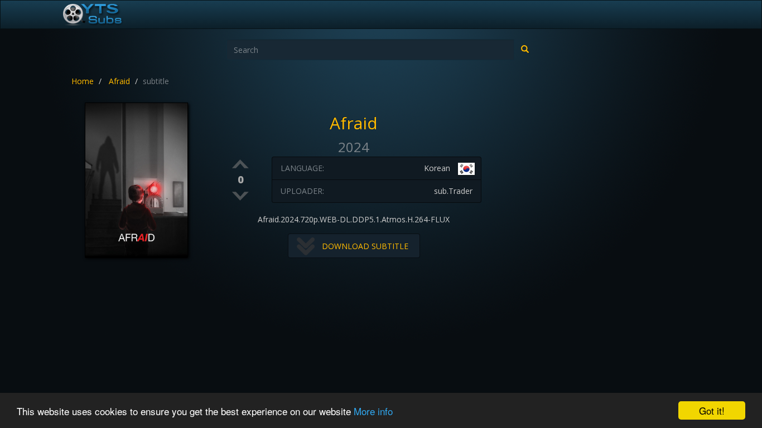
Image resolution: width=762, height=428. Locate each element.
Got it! (712, 410)
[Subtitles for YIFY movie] (105, 14)
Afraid (119, 81)
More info (373, 411)
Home (82, 81)
